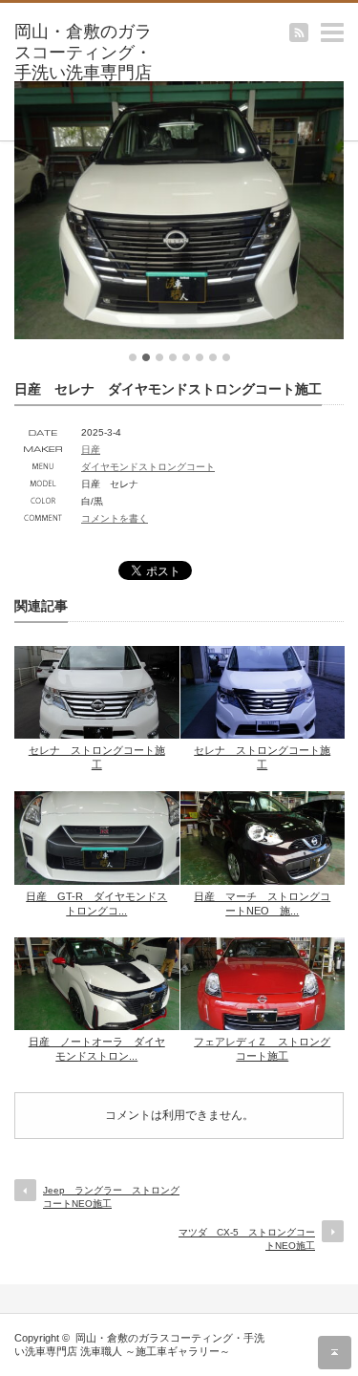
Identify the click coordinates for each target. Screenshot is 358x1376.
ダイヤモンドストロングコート (148, 467)
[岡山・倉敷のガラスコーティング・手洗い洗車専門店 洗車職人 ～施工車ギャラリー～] (86, 73)
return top (334, 1352)
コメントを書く (114, 518)
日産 (90, 449)
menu (348, 23)
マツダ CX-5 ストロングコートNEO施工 (247, 1239)
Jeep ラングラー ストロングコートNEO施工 (111, 1197)
